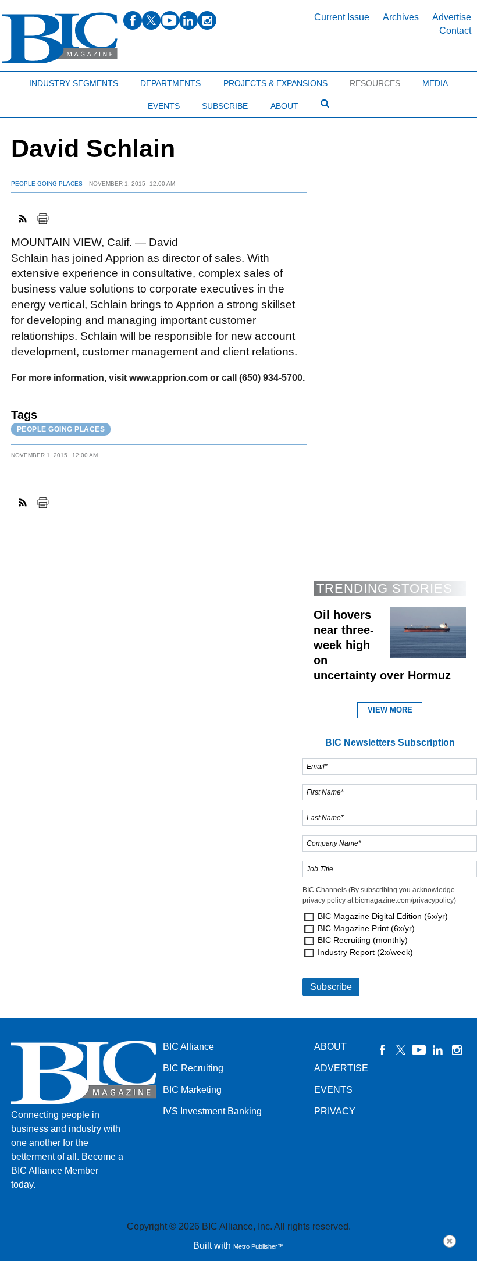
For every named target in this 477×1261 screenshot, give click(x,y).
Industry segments (73, 83)
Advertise (451, 17)
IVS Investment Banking (212, 1111)
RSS (23, 219)
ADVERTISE (341, 1068)
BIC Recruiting (193, 1068)
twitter (151, 20)
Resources (375, 83)
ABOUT (330, 1047)
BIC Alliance (188, 1047)
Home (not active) (35, 80)
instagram (207, 20)
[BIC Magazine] (59, 38)
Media (435, 83)
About (284, 106)
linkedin (188, 20)
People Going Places (47, 183)
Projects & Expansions (275, 83)
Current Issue (341, 17)
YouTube (419, 1050)
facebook (132, 20)
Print (42, 219)
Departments (170, 83)
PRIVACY (334, 1111)
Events (164, 106)
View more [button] (390, 710)
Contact (455, 30)
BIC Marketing (192, 1090)
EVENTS (333, 1090)
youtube (170, 20)
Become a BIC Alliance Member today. (67, 1170)
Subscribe (225, 106)
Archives (401, 17)
